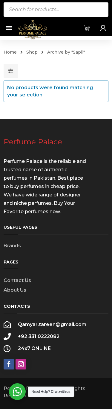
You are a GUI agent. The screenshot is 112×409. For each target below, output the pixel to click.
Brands (12, 246)
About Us (15, 290)
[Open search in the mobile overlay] (56, 9)
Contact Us (17, 280)
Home (10, 52)
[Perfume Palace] (33, 29)
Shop (32, 52)
